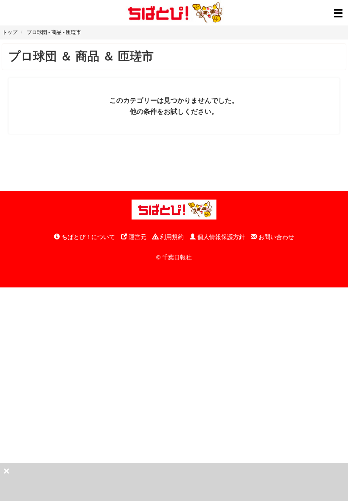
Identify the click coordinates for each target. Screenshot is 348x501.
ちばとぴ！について (87, 237)
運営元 (136, 237)
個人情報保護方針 (220, 237)
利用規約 (171, 237)
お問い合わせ (275, 237)
